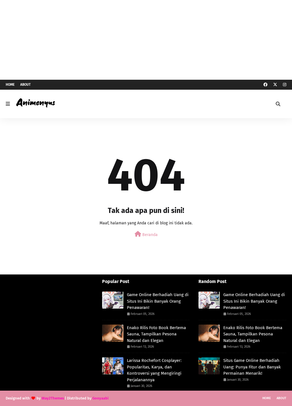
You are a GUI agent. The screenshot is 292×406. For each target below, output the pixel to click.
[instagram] (283, 85)
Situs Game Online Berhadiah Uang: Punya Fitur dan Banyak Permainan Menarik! (252, 367)
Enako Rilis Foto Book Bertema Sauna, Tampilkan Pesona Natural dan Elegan (156, 334)
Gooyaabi (100, 398)
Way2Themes (53, 398)
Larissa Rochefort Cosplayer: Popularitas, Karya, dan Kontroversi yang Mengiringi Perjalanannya (154, 370)
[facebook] (265, 85)
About (25, 85)
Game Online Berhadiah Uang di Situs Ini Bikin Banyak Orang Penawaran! (157, 301)
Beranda (149, 234)
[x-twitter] (275, 85)
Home (10, 85)
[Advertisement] (146, 40)
